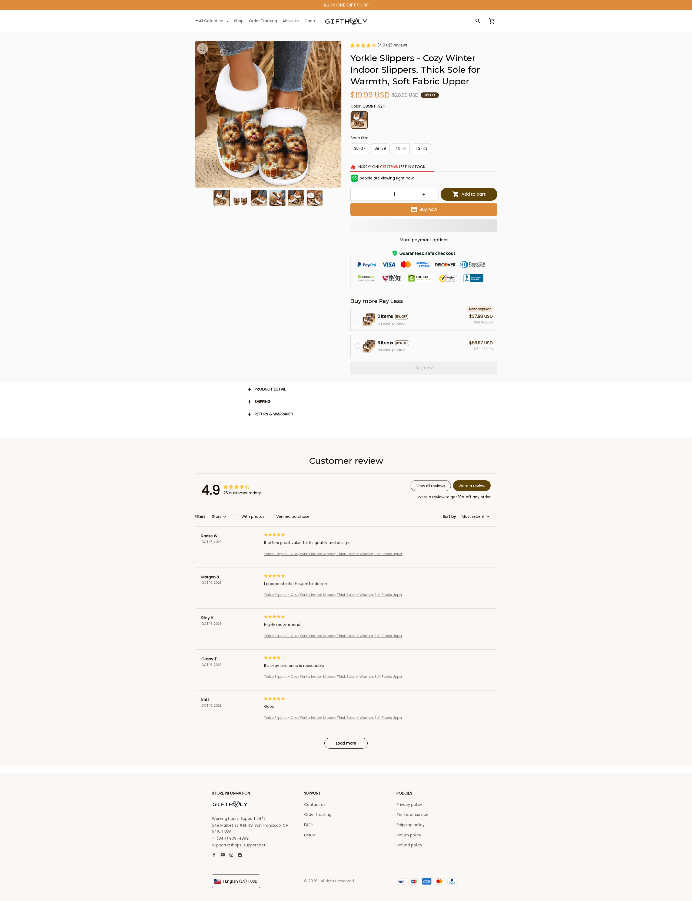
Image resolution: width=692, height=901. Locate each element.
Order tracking (317, 814)
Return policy (409, 835)
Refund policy (409, 845)
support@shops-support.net (238, 845)
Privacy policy (409, 804)
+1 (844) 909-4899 (230, 838)
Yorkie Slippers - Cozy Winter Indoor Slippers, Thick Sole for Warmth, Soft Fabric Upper (333, 554)
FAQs (309, 824)
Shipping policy (411, 824)
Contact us (314, 804)
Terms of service (412, 814)
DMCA (309, 835)
